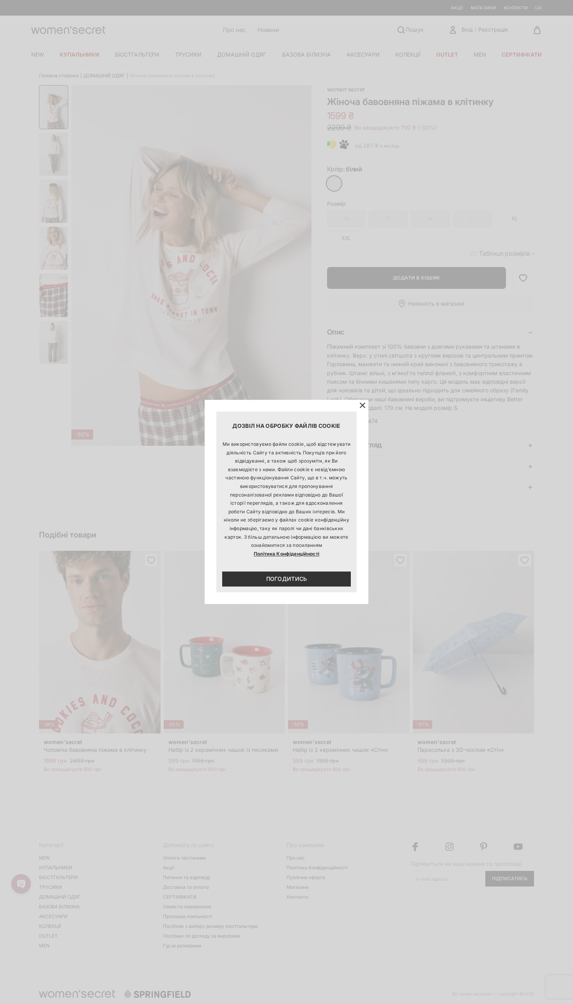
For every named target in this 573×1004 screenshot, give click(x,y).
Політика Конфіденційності (287, 554)
